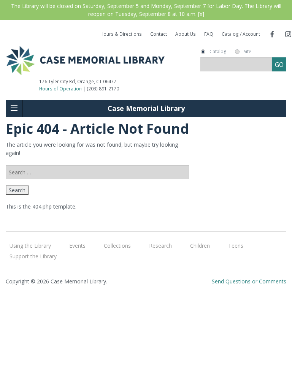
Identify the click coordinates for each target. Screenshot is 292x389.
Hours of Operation (60, 88)
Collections (117, 245)
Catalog (217, 51)
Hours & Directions (121, 34)
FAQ (208, 34)
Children (200, 245)
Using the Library (30, 245)
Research (160, 245)
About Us (185, 34)
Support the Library (33, 256)
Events (77, 245)
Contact (158, 34)
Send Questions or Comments (249, 281)
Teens (235, 245)
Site (247, 51)
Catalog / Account (241, 34)
